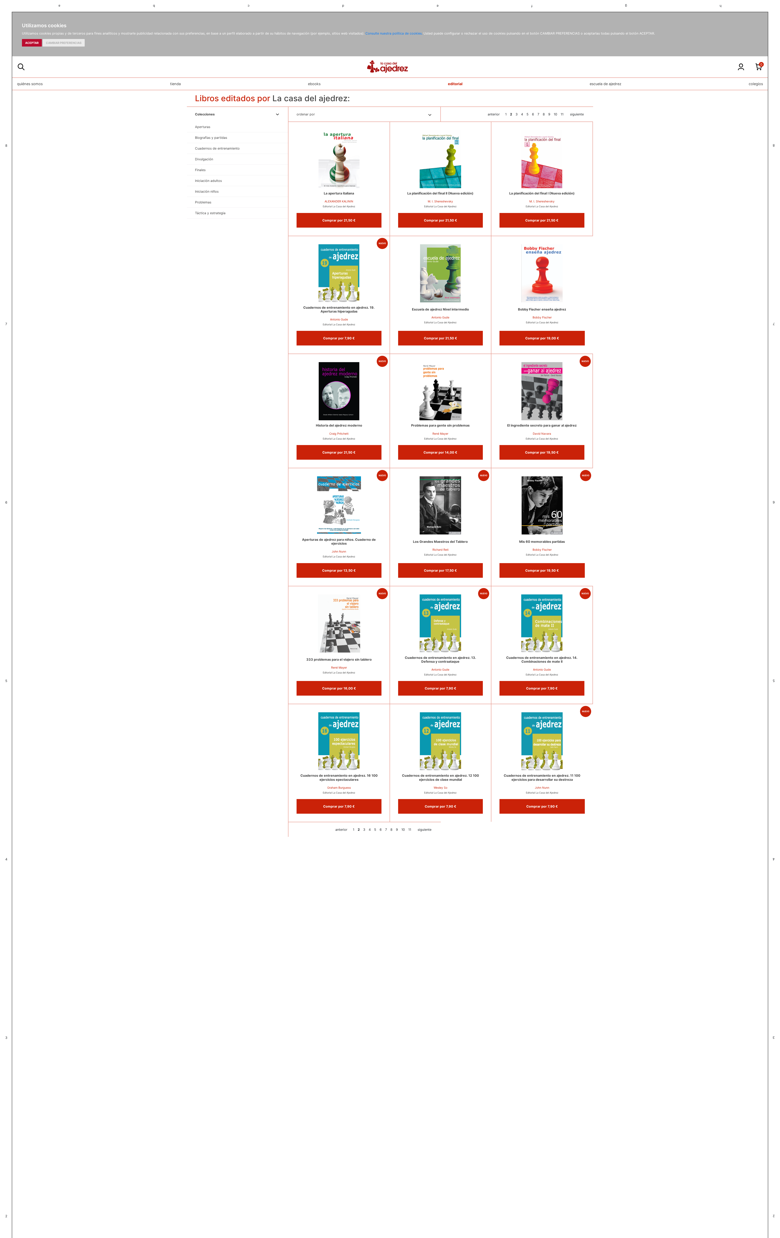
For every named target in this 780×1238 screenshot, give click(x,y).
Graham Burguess (339, 787)
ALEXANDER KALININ (339, 201)
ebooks (314, 84)
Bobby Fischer (542, 317)
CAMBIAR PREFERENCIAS (63, 43)
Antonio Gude (339, 319)
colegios (756, 84)
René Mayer (440, 433)
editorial (455, 84)
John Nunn (339, 551)
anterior (494, 114)
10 (555, 114)
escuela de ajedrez (605, 84)
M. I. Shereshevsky (440, 201)
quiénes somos (30, 84)
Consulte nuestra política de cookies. (393, 33)
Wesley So (440, 787)
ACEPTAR (32, 43)
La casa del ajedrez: (311, 98)
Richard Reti (440, 549)
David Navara (542, 433)
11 (562, 114)
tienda (175, 84)
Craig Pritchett (339, 433)
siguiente (577, 114)
